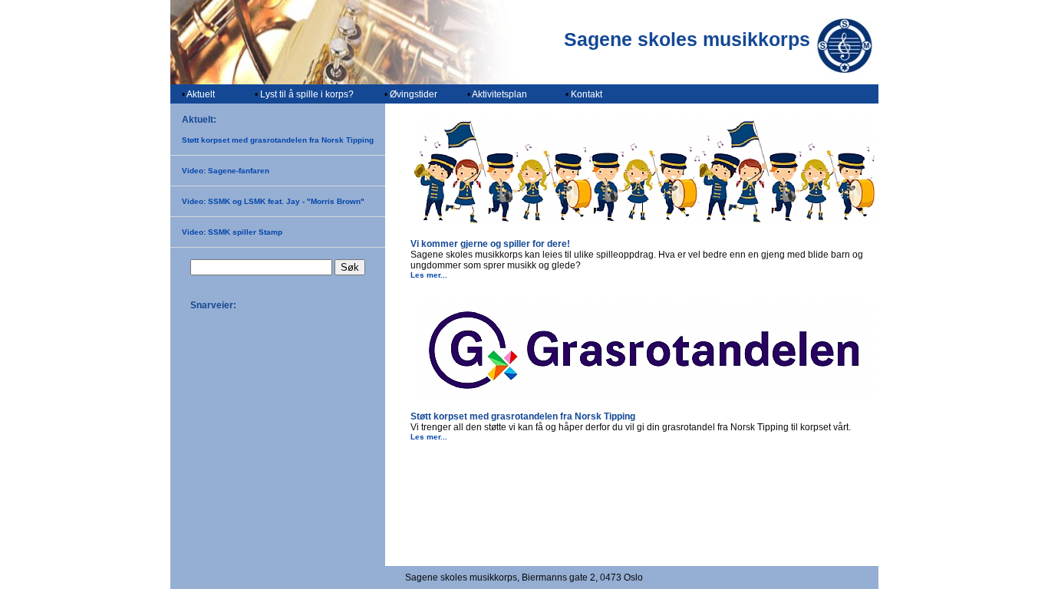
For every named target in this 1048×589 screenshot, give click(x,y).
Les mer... (428, 275)
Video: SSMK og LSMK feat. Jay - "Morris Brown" (273, 201)
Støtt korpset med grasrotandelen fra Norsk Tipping (278, 140)
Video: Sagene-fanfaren (225, 170)
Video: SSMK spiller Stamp (232, 232)
